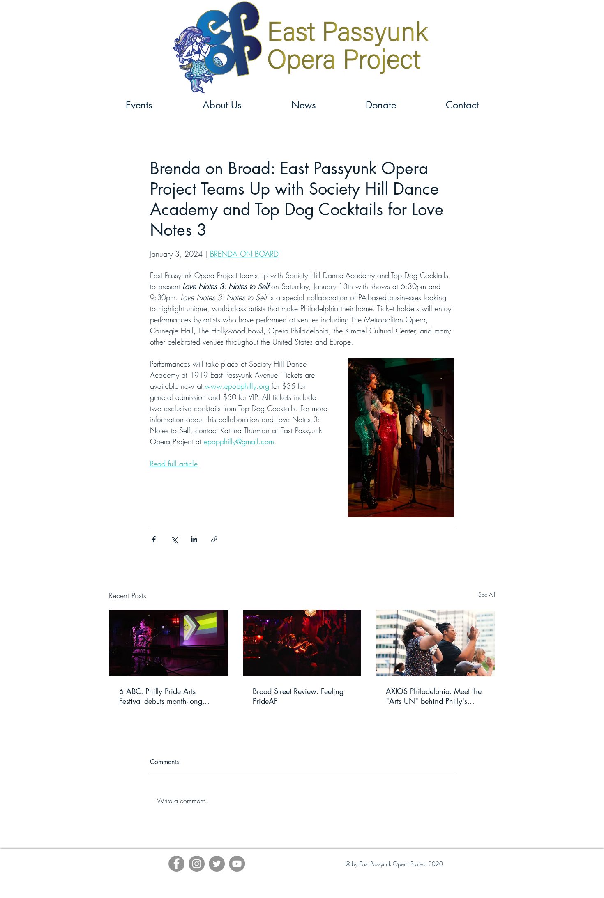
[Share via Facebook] (154, 539)
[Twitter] (217, 864)
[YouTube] (237, 864)
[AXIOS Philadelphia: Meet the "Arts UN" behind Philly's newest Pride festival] (435, 643)
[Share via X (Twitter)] (174, 539)
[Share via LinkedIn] (194, 539)
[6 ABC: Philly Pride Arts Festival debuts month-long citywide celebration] (168, 643)
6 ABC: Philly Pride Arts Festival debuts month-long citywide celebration (160, 696)
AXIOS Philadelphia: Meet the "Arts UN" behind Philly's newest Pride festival (434, 696)
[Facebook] (176, 864)
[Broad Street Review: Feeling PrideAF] (302, 643)
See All (486, 594)
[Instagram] (197, 864)
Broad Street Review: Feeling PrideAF (298, 696)
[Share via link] (214, 539)
